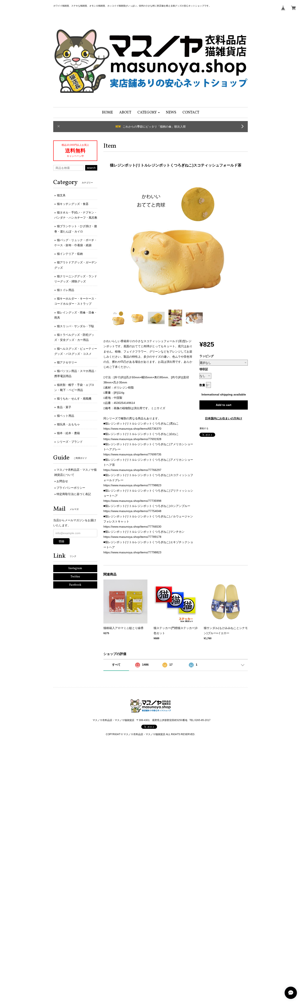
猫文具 (61, 195)
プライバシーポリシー (71, 487)
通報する (203, 428)
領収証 (203, 369)
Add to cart (223, 405)
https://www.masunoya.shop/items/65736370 (132, 428)
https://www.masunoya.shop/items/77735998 (132, 500)
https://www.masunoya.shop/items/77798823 (132, 485)
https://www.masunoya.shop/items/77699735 (132, 454)
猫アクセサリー (67, 362)
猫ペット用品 (65, 415)
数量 (202, 385)
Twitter (75, 577)
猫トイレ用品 (65, 290)
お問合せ (62, 481)
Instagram (75, 568)
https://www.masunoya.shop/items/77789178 (132, 536)
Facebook (75, 585)
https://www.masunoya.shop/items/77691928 (132, 439)
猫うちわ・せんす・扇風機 (74, 398)
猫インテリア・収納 (70, 253)
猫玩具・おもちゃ (68, 424)
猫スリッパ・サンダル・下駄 (75, 326)
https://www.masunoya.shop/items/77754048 (132, 511)
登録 (61, 541)
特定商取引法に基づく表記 (74, 494)
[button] (148, 112)
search (91, 167)
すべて (116, 664)
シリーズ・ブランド (70, 441)
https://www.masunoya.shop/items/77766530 (132, 526)
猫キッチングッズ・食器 (72, 204)
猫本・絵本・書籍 (68, 433)
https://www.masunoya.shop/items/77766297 (132, 470)
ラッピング (206, 356)
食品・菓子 (64, 407)
